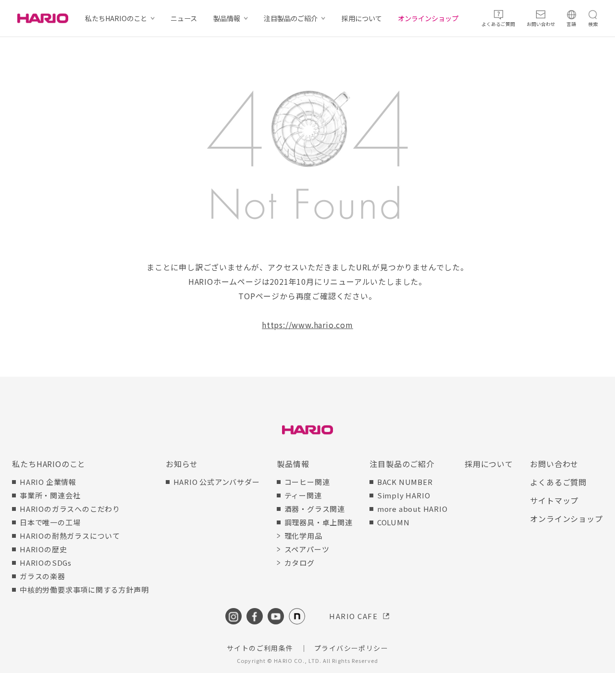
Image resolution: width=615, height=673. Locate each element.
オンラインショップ (428, 18)
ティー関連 (303, 495)
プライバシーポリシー (351, 648)
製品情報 (226, 18)
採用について (362, 18)
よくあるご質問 (558, 482)
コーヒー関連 (307, 481)
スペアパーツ (307, 549)
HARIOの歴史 (43, 549)
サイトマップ (554, 500)
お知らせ (182, 464)
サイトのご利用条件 (260, 648)
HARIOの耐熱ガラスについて (70, 535)
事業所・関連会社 (50, 495)
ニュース (184, 18)
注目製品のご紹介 (291, 18)
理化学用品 (303, 535)
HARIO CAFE (353, 616)
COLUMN (393, 522)
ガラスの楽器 (42, 576)
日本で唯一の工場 (50, 522)
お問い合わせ (554, 464)
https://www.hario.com (307, 324)
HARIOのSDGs (46, 562)
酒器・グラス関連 (314, 508)
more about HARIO (412, 508)
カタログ (299, 562)
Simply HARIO (403, 495)
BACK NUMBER (405, 481)
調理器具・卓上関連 (318, 522)
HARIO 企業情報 (48, 481)
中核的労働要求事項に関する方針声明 (84, 589)
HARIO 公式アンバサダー (216, 481)
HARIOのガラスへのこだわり (70, 508)
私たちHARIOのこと (116, 18)
